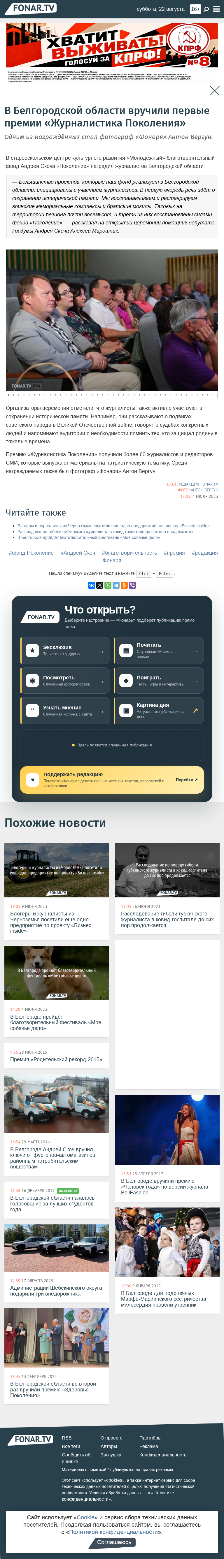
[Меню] (216, 9)
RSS (67, 1438)
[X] (99, 585)
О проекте (112, 1438)
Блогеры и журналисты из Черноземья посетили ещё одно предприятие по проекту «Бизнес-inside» (114, 526)
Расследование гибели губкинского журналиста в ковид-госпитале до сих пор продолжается (106, 532)
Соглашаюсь (114, 1542)
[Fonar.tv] (30, 9)
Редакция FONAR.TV (198, 484)
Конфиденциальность (162, 1455)
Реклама (148, 1446)
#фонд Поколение (31, 552)
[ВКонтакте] (91, 585)
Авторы (109, 1446)
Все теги (71, 1446)
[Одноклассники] (124, 585)
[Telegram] (116, 585)
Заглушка (111, 1455)
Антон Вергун (204, 490)
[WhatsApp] (107, 585)
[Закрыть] (215, 91)
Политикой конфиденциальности (113, 1532)
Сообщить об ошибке (76, 1458)
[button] (213, 254)
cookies (114, 1480)
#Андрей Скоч (78, 552)
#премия (174, 552)
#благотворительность (129, 552)
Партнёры (150, 1438)
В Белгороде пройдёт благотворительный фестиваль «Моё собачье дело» (89, 537)
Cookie (85, 1517)
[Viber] (132, 585)
